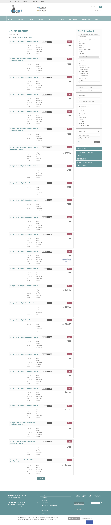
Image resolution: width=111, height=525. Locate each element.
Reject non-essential (74, 518)
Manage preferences (87, 518)
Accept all (89, 522)
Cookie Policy (53, 519)
